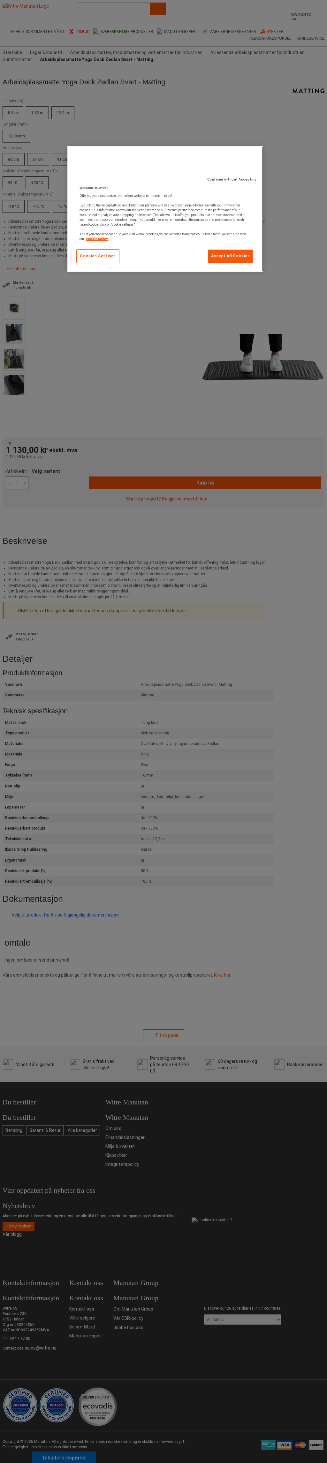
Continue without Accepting (232, 179)
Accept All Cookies (230, 256)
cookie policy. (97, 239)
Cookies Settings (98, 256)
